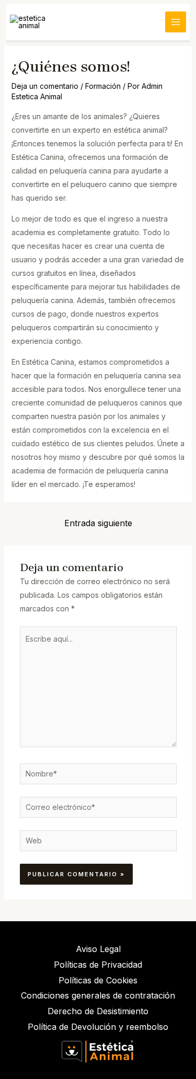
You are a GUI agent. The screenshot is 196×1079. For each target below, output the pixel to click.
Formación (103, 86)
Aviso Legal (98, 949)
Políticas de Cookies (98, 980)
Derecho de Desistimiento (98, 1011)
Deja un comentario (44, 86)
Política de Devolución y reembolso (98, 1027)
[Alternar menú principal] (175, 21)
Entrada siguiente (98, 523)
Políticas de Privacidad (98, 964)
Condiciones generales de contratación (98, 995)
